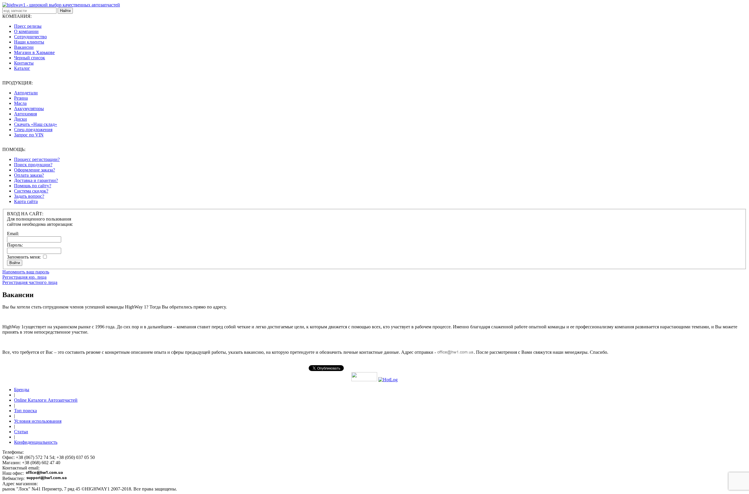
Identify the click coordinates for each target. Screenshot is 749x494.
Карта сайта (26, 201)
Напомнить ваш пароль (25, 271)
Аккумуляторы (29, 108)
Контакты (24, 62)
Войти (14, 263)
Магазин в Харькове (34, 52)
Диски (20, 119)
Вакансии (24, 47)
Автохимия (25, 113)
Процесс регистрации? (37, 159)
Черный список (29, 57)
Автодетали (26, 92)
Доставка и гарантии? (36, 180)
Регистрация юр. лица (24, 277)
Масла (20, 103)
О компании (26, 31)
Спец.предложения (33, 129)
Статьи (21, 431)
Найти (65, 10)
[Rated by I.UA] (364, 379)
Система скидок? (31, 190)
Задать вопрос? (29, 196)
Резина (21, 98)
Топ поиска (25, 410)
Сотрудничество (30, 36)
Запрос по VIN (29, 134)
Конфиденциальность (35, 442)
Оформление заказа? (34, 169)
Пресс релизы (28, 26)
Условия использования (37, 421)
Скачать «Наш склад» (35, 124)
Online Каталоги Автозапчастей (46, 400)
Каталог (22, 68)
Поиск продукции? (33, 164)
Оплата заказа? (29, 175)
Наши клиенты (29, 41)
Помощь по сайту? (32, 185)
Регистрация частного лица (29, 282)
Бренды (21, 389)
